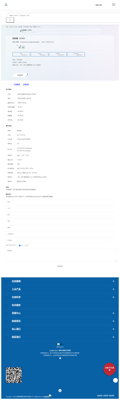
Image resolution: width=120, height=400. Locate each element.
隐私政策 (111, 395)
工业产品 (11, 26)
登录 (97, 5)
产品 (16, 26)
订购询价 (26, 84)
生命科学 (16, 297)
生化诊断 (20, 26)
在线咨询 (20, 75)
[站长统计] (50, 396)
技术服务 (16, 305)
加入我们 (16, 329)
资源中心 (16, 313)
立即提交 (60, 266)
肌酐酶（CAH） (37, 26)
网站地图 (99, 395)
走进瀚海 (16, 281)
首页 (7, 26)
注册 (100, 5)
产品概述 (17, 84)
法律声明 (105, 395)
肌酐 (31, 26)
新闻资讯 (16, 321)
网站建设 (46, 396)
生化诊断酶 (26, 26)
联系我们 (16, 337)
